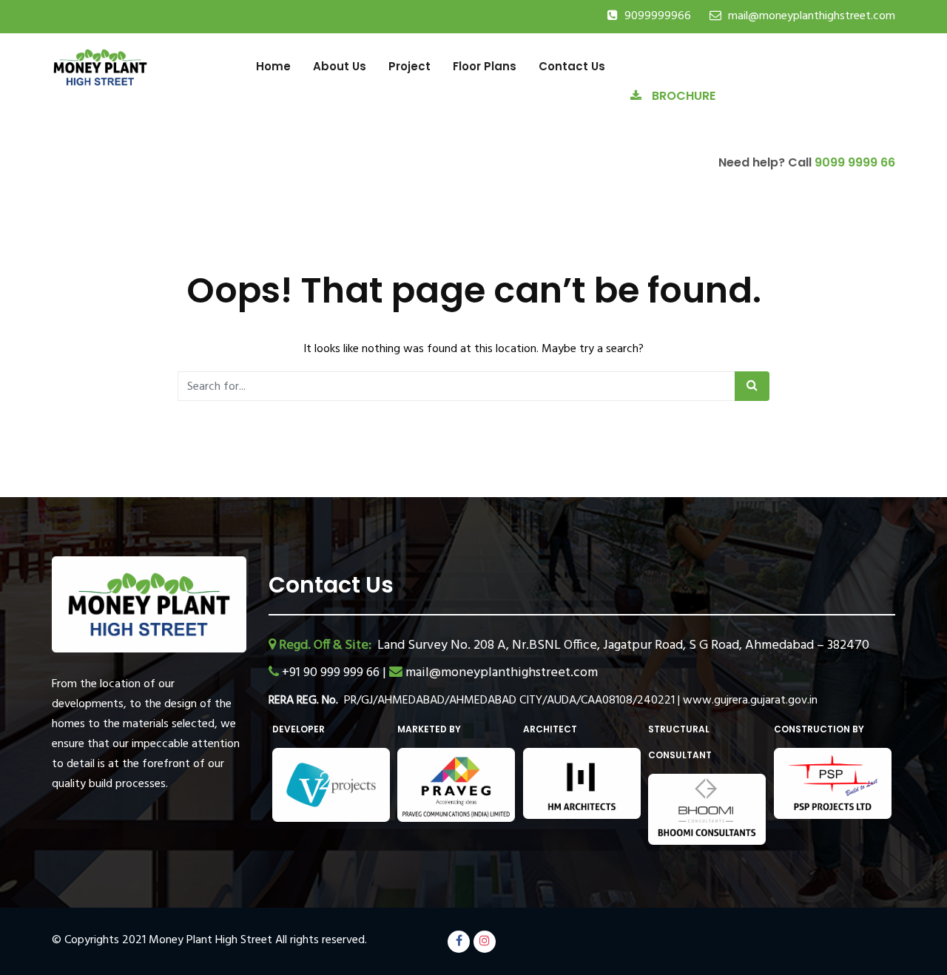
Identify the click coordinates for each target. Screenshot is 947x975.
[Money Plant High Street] (100, 66)
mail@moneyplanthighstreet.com (811, 16)
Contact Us (572, 66)
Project (409, 66)
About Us (339, 66)
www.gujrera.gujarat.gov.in (750, 700)
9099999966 (657, 16)
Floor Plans (484, 66)
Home (273, 66)
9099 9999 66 (855, 162)
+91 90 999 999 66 (332, 673)
